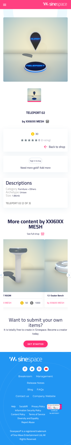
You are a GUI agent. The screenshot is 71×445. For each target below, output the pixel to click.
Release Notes (35, 382)
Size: (9, 195)
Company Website (44, 396)
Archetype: (12, 192)
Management (44, 376)
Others (32, 189)
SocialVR (23, 406)
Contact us (22, 396)
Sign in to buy (35, 161)
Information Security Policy (28, 410)
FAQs (40, 389)
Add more (45, 167)
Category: (12, 189)
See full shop (33, 234)
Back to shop (57, 146)
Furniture (22, 189)
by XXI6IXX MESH (33, 121)
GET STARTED (36, 344)
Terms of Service (37, 414)
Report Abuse (28, 422)
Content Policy (18, 414)
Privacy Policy (38, 406)
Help (13, 406)
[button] (5, 5)
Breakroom (25, 376)
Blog (30, 389)
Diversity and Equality (28, 418)
